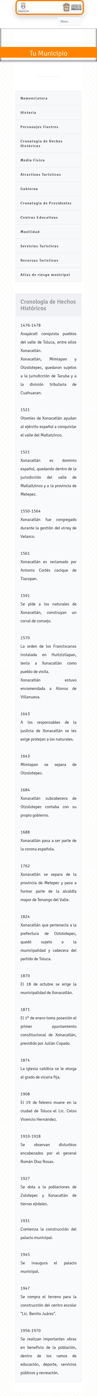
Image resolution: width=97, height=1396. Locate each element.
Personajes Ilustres (39, 127)
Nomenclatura (34, 98)
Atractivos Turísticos (40, 174)
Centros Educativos (39, 217)
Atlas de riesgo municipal (45, 274)
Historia (28, 112)
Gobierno (29, 189)
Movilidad (30, 231)
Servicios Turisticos (39, 246)
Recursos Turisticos (39, 260)
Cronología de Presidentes (46, 203)
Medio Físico (32, 160)
